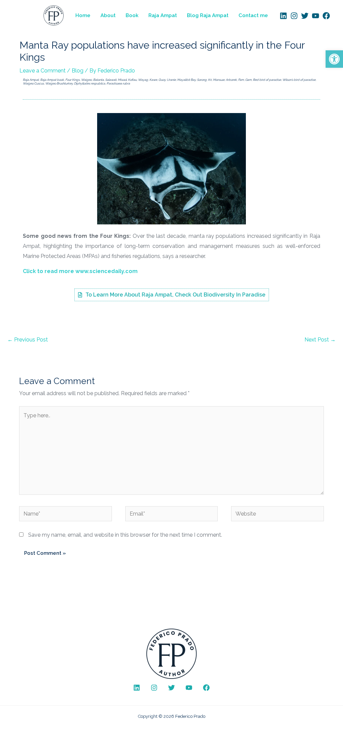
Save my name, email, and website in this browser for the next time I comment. (125, 535)
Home (82, 15)
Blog (77, 70)
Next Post (320, 339)
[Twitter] (304, 15)
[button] (334, 59)
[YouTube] (315, 15)
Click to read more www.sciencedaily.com (80, 271)
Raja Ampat (162, 15)
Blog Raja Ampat (207, 15)
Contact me (253, 15)
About (108, 15)
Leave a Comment (42, 70)
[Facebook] (326, 15)
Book (132, 15)
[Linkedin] (283, 15)
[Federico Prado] (54, 15)
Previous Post (27, 339)
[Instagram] (294, 15)
